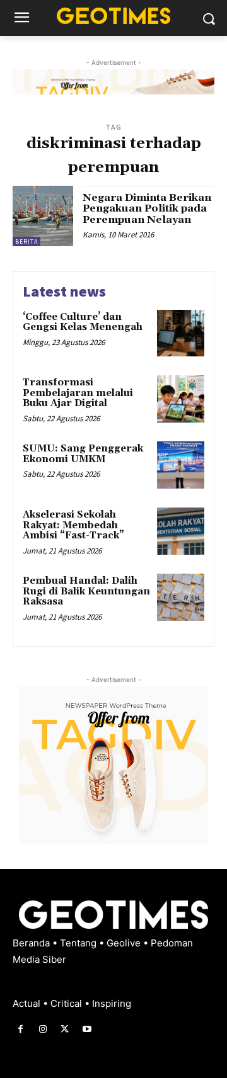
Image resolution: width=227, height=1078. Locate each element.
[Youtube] (87, 1029)
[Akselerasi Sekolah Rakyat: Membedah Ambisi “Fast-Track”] (180, 531)
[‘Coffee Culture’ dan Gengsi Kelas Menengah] (180, 333)
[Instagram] (42, 1029)
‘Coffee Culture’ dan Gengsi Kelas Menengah (83, 322)
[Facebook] (20, 1029)
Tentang (79, 943)
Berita (26, 241)
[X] (65, 1029)
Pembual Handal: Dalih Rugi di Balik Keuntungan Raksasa (86, 591)
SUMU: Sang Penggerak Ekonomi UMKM (83, 454)
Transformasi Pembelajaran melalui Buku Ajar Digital (78, 393)
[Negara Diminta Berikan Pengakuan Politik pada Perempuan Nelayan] (43, 216)
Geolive (125, 943)
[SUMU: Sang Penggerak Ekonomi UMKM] (180, 465)
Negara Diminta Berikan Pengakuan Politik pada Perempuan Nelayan (147, 208)
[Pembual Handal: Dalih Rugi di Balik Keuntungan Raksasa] (180, 597)
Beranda (32, 943)
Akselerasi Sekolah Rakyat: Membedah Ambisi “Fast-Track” (73, 525)
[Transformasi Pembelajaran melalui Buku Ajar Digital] (180, 399)
